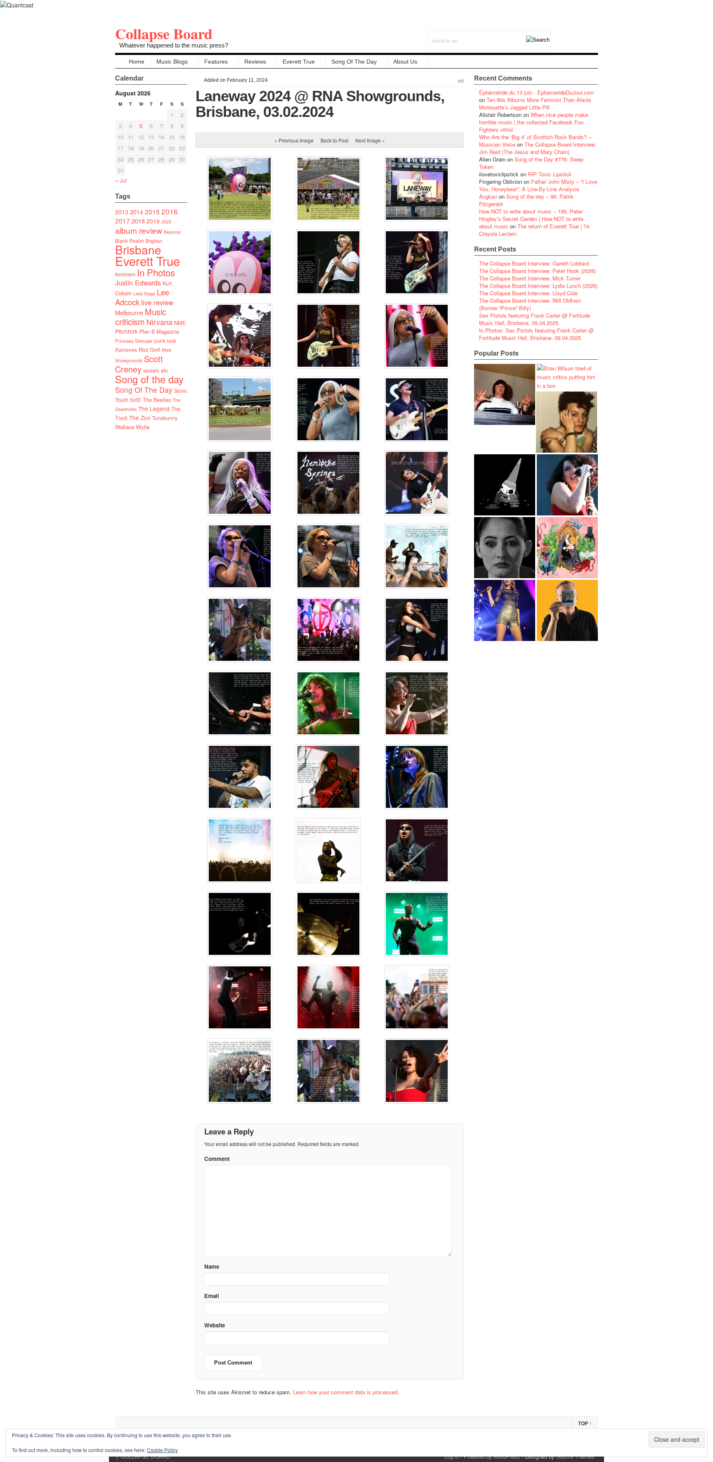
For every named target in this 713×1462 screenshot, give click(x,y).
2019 (153, 221)
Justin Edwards (138, 282)
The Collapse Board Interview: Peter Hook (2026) (537, 271)
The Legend (154, 408)
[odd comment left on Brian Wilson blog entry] (504, 394)
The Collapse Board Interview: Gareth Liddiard (534, 263)
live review (157, 302)
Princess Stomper (134, 340)
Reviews (255, 61)
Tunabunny (164, 417)
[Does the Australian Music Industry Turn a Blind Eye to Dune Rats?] (504, 484)
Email (580, 35)
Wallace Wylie (132, 427)
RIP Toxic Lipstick (549, 174)
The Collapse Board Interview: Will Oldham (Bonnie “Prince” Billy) (530, 304)
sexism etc (155, 370)
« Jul (121, 180)
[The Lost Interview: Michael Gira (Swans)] (567, 610)
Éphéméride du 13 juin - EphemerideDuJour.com (536, 92)
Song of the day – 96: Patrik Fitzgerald (526, 200)
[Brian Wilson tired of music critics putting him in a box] (567, 377)
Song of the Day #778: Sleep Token (531, 163)
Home (136, 61)
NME (180, 323)
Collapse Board (163, 33)
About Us (405, 61)
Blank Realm (129, 240)
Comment (216, 1159)
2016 (169, 211)
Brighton (154, 240)
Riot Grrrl (149, 350)
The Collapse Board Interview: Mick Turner (530, 278)
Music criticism (140, 317)
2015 (152, 211)
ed (461, 81)
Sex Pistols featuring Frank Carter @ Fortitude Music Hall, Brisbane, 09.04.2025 (534, 319)
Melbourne (129, 312)
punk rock (165, 340)
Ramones (126, 349)
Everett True (299, 61)
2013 (121, 212)
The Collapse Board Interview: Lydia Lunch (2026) (538, 286)
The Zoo (140, 417)
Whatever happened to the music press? (173, 45)
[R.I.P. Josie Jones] (504, 547)
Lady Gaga (144, 293)
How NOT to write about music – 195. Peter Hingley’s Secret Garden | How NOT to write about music (531, 218)
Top (585, 1423)
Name (211, 1266)
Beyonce (172, 232)
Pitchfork (126, 331)
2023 (166, 221)
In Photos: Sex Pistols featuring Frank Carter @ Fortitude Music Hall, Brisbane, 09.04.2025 (536, 334)
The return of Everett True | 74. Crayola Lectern (535, 229)
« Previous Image (294, 140)
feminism (125, 274)
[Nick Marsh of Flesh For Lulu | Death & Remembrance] (566, 422)
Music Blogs (172, 61)
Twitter (558, 35)
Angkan (488, 196)
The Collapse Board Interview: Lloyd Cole (528, 293)
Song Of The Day (354, 61)
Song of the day (149, 379)
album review (138, 230)
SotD (135, 399)
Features (216, 61)
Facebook (569, 35)
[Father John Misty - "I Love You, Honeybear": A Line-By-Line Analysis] (567, 547)
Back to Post (334, 140)
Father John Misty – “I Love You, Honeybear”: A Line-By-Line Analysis (538, 185)
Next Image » (370, 140)
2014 (136, 211)
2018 (138, 220)
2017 (122, 220)
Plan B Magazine (159, 331)
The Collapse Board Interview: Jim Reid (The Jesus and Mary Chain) (537, 148)
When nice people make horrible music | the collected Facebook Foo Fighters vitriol (533, 122)
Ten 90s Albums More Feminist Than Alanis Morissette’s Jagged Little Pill (535, 103)
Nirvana (159, 322)
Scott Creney (139, 364)
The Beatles (157, 399)
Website (214, 1325)
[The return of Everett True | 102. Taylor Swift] (504, 610)
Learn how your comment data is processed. (346, 1392)
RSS (591, 35)
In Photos (156, 272)
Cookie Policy (162, 1449)
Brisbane (138, 249)
